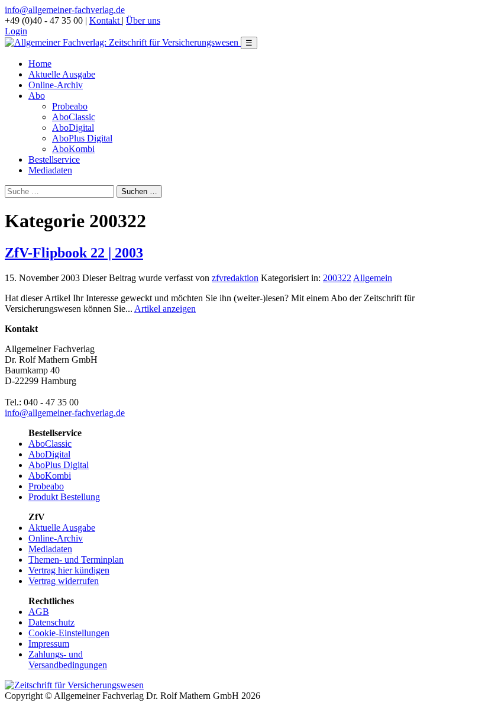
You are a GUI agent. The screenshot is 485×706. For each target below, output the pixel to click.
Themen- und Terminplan (76, 560)
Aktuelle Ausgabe (61, 74)
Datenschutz (51, 622)
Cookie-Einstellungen (68, 633)
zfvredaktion (235, 278)
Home (39, 64)
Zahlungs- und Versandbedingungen (67, 659)
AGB (38, 612)
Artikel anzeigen (165, 309)
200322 (337, 278)
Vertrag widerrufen (63, 581)
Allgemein (372, 278)
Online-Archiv (55, 85)
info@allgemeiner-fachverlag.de (65, 10)
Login (16, 31)
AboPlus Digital (82, 138)
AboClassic (73, 117)
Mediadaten (50, 170)
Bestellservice (54, 159)
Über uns (143, 20)
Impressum (48, 644)
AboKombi (73, 149)
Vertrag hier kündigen (68, 570)
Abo (36, 96)
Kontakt (105, 20)
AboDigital (73, 127)
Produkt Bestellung (64, 497)
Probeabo (70, 106)
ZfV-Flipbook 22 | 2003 (74, 252)
